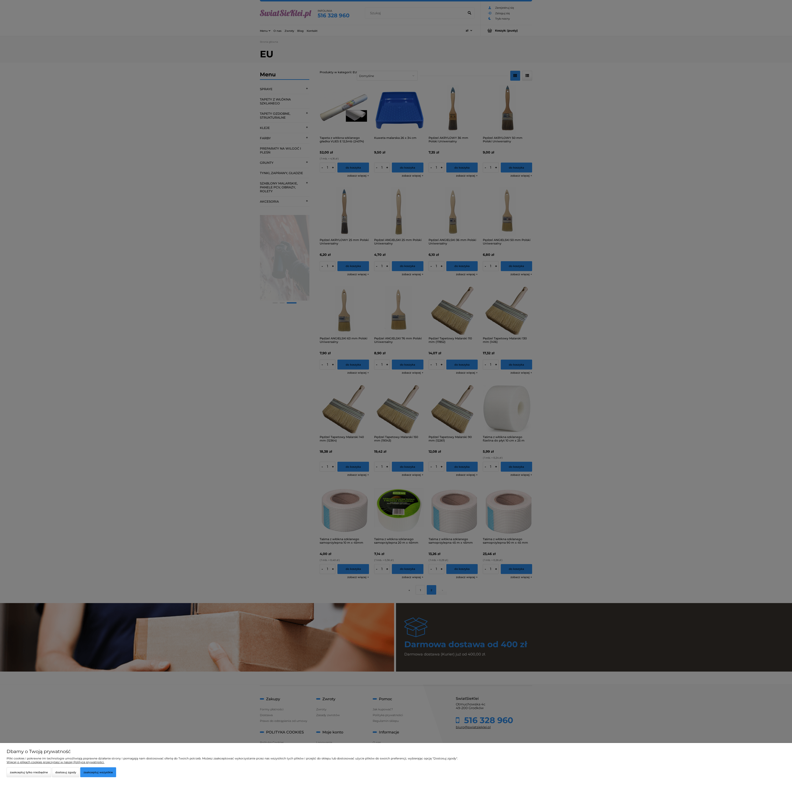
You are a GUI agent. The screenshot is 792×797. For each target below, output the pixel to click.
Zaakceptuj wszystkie (98, 772)
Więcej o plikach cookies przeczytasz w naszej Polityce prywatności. (55, 762)
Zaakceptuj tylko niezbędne (29, 772)
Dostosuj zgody (65, 772)
